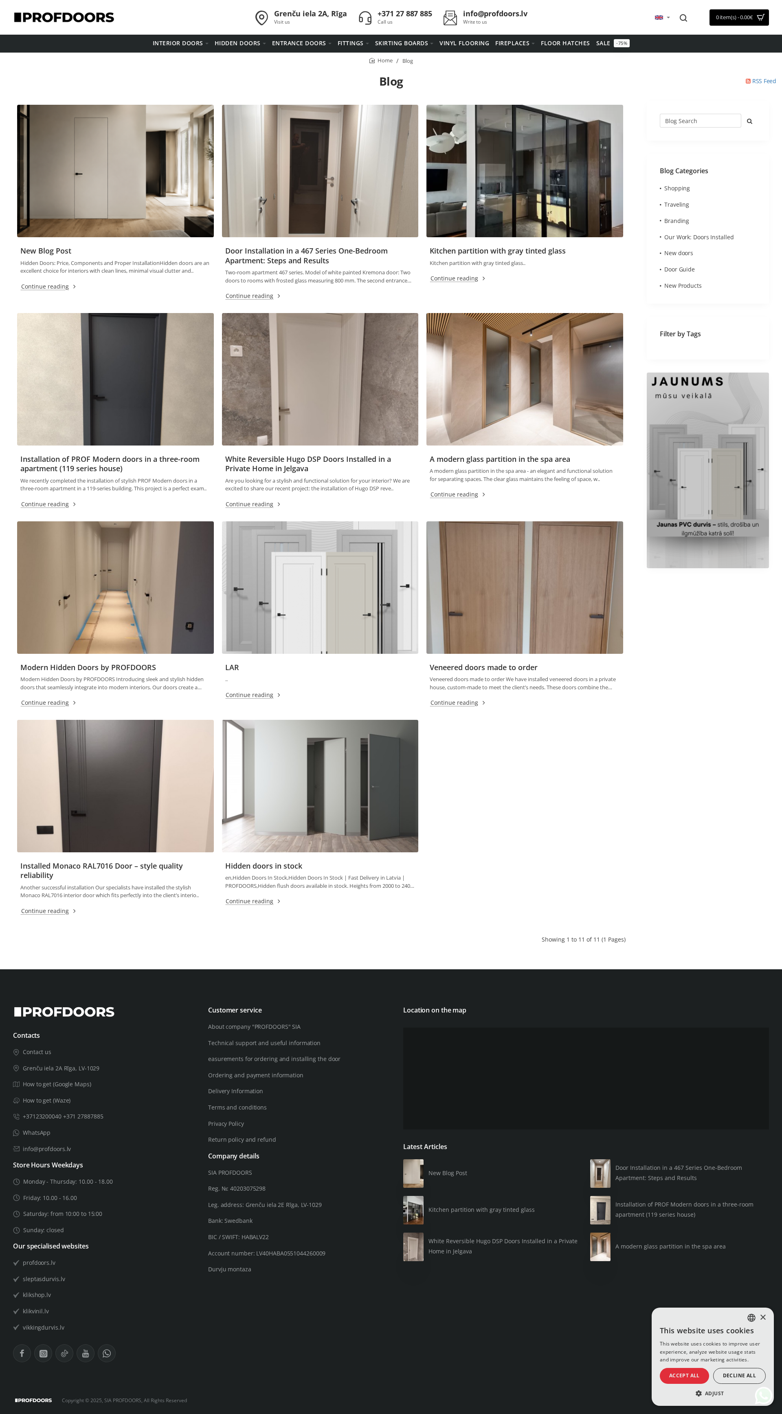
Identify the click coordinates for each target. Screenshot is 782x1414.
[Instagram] (43, 1353)
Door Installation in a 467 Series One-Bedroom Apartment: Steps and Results (306, 255)
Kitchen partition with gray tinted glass (498, 251)
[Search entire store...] (683, 17)
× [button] (763, 1318)
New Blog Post (45, 251)
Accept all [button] (684, 1375)
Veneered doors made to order (484, 667)
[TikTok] (64, 1353)
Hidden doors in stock (263, 866)
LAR (232, 667)
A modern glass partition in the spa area (500, 459)
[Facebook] (22, 1353)
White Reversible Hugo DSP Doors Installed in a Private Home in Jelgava (308, 463)
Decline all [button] (739, 1375)
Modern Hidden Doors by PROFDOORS (88, 667)
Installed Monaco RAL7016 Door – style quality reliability (101, 870)
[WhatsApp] (107, 1353)
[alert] (713, 1357)
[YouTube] (85, 1353)
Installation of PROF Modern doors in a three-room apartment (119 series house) (110, 463)
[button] (713, 1393)
